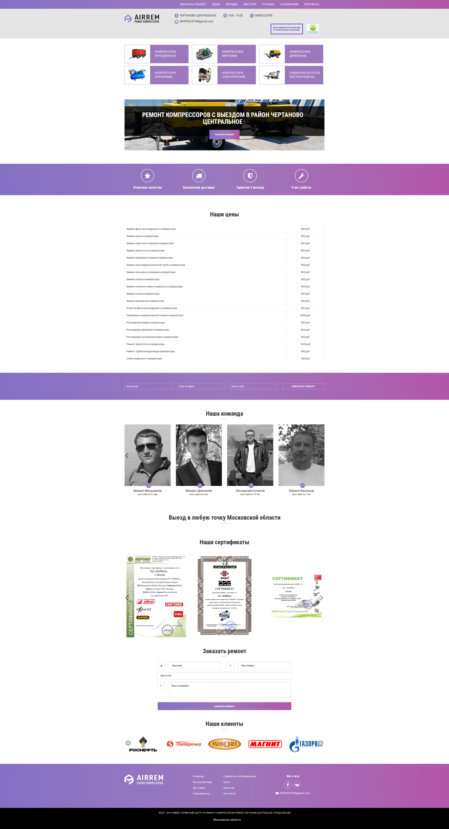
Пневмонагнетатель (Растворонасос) (305, 75)
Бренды (231, 4)
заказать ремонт (303, 386)
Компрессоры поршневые (165, 75)
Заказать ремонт (193, 4)
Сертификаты (201, 793)
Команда (198, 776)
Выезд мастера (202, 782)
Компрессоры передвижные (165, 53)
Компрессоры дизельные (300, 53)
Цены (216, 4)
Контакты (311, 4)
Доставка (199, 787)
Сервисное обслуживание (239, 776)
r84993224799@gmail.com (196, 21)
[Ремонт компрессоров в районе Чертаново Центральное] (142, 19)
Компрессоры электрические (233, 75)
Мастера (249, 4)
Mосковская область (227, 819)
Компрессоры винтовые (232, 53)
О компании (289, 4)
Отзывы (268, 4)
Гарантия (228, 787)
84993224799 (263, 15)
